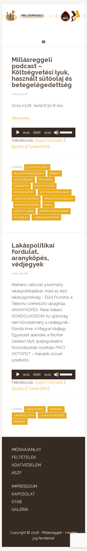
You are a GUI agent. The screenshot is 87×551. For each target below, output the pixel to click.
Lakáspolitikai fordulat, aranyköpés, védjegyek (33, 255)
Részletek (20, 118)
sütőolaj (21, 217)
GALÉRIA (20, 509)
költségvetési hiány (55, 192)
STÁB (17, 502)
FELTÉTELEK (24, 457)
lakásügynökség (26, 198)
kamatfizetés (45, 186)
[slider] (66, 132)
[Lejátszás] (17, 132)
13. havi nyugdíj (37, 167)
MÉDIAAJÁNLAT (26, 449)
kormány (56, 409)
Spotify (18, 146)
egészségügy (23, 179)
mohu (48, 204)
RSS (46, 146)
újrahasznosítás (46, 217)
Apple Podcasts (49, 140)
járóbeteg (21, 186)
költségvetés (24, 192)
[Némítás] (56, 132)
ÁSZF (17, 472)
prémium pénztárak (54, 211)
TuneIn (34, 146)
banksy (54, 173)
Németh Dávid (24, 211)
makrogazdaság (27, 204)
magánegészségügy (58, 198)
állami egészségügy (29, 173)
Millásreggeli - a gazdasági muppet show (43, 18)
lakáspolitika (24, 415)
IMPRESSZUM (24, 486)
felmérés (46, 179)
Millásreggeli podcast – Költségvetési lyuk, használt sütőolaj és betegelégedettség (42, 72)
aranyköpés (35, 409)
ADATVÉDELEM (26, 465)
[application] (43, 132)
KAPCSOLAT (23, 494)
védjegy (20, 421)
